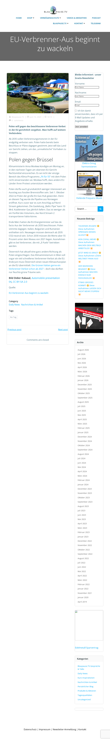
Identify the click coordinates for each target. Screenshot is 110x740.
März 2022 (82, 580)
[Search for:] (86, 209)
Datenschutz (30, 729)
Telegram (96, 23)
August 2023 (83, 506)
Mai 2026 (82, 363)
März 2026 (82, 371)
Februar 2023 (84, 532)
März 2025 (82, 423)
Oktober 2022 (84, 549)
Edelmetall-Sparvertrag (86, 647)
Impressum (44, 729)
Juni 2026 (82, 358)
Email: (78, 101)
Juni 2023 (82, 515)
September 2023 (85, 502)
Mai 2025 (82, 415)
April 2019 (82, 601)
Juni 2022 (82, 567)
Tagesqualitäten (85, 695)
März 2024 (82, 476)
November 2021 (85, 593)
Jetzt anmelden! (81, 127)
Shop (29, 18)
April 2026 (82, 367)
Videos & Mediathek (77, 18)
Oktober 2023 (84, 497)
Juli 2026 (81, 354)
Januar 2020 (83, 597)
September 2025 (85, 397)
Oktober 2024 (84, 445)
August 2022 (83, 558)
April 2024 (82, 471)
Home (19, 18)
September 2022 (85, 554)
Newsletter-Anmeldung (64, 729)
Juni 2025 (82, 410)
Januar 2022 (83, 588)
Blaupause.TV (60, 23)
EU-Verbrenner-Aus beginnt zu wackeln (28, 292)
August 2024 (83, 454)
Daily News (14, 304)
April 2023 (82, 523)
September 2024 (85, 449)
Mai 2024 (82, 467)
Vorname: (80, 83)
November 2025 (85, 389)
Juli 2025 (81, 406)
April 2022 (82, 575)
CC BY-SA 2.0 (20, 281)
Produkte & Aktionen (87, 690)
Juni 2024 (82, 463)
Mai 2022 (82, 571)
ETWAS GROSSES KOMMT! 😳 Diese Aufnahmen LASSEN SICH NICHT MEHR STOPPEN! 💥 (89, 288)
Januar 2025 (83, 432)
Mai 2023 (82, 519)
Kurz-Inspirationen (86, 677)
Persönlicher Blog (85, 686)
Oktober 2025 (84, 393)
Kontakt (78, 23)
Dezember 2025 (85, 384)
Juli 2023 (81, 510)
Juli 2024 (81, 458)
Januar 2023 (83, 536)
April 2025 (82, 419)
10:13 (49, 117)
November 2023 (85, 493)
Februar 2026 (84, 376)
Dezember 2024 (85, 436)
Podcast (96, 18)
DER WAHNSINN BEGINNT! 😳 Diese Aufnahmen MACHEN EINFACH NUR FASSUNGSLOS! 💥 (88, 272)
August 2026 (83, 350)
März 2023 (82, 528)
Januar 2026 (83, 380)
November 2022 (85, 545)
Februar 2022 (84, 584)
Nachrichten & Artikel (32, 304)
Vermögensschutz (49, 18)
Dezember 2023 (85, 489)
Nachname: (81, 92)
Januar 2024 (83, 484)
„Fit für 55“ (45, 176)
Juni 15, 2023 (35, 117)
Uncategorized (84, 699)
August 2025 (83, 402)
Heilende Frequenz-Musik (89, 198)
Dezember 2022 (85, 541)
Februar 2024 (84, 480)
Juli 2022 (81, 562)
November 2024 (85, 441)
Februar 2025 (84, 428)
